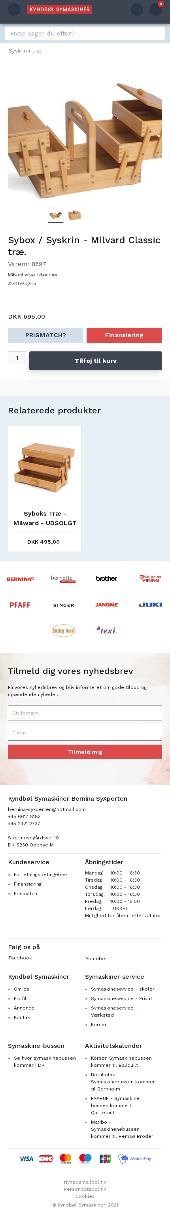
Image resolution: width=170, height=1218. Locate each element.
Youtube (95, 958)
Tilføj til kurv (96, 360)
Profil (20, 998)
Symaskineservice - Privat (121, 998)
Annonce (24, 1008)
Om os (21, 989)
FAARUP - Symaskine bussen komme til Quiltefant (115, 1105)
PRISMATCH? (45, 335)
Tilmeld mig (85, 752)
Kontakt (23, 1017)
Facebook (20, 958)
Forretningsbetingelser (41, 874)
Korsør (99, 1024)
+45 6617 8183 (24, 816)
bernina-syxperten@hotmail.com (47, 809)
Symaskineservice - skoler (123, 989)
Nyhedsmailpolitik (85, 1182)
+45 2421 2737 (24, 823)
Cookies (85, 1196)
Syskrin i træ (25, 50)
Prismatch (25, 893)
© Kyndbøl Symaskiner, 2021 (85, 1205)
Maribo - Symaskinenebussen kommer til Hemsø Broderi (123, 1129)
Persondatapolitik (85, 1189)
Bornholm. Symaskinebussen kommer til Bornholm (123, 1082)
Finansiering (124, 335)
